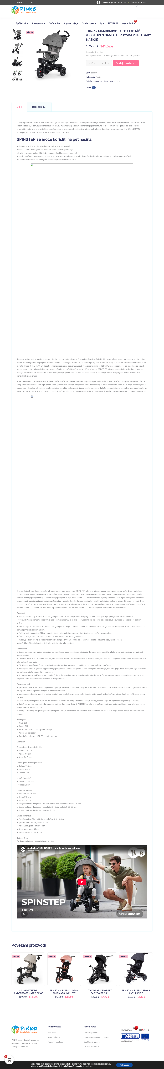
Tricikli (98, 77)
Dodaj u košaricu (126, 63)
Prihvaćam (124, 1065)
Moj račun (52, 1032)
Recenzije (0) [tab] (39, 106)
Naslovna (20, 2)
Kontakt (30, 2)
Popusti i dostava (55, 1042)
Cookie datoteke (91, 1046)
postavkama (88, 1066)
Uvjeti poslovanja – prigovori (96, 1037)
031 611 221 (122, 2)
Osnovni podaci (91, 1032)
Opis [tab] (19, 106)
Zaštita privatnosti (92, 1042)
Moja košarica (54, 1037)
